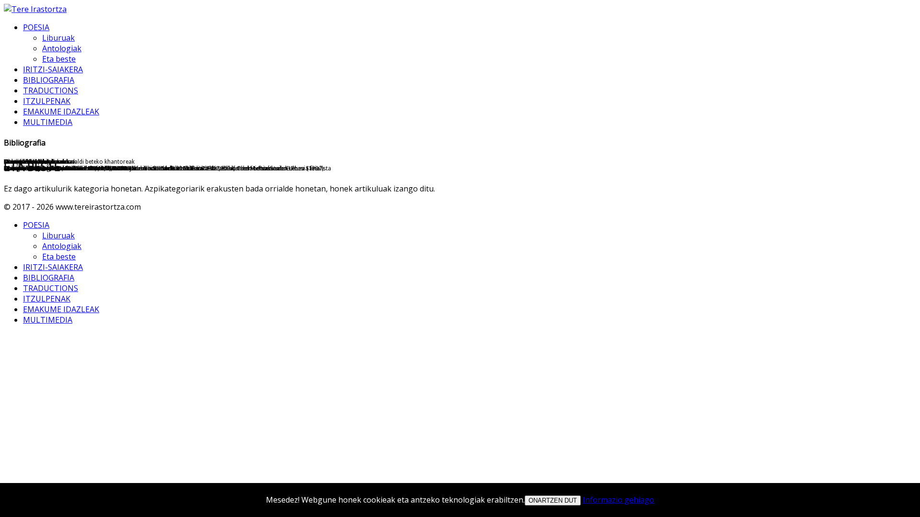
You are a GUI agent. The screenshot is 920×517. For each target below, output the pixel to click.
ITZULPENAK (46, 101)
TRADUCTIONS (50, 90)
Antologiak (61, 48)
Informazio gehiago (618, 500)
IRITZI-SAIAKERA (53, 69)
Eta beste (59, 59)
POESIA (36, 27)
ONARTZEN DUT (553, 500)
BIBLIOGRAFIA (48, 80)
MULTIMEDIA (47, 122)
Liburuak (58, 38)
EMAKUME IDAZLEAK (61, 111)
